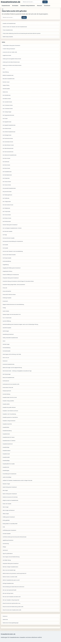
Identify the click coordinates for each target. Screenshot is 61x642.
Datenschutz (5, 91)
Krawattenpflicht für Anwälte (9, 463)
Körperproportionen (7, 390)
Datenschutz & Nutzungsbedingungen (10, 622)
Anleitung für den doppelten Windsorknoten (12, 58)
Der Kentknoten (6, 161)
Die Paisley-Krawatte (7, 258)
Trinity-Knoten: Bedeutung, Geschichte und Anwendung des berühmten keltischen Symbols (21, 33)
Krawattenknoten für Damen (8, 437)
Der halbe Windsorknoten (8, 148)
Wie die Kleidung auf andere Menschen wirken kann (13, 586)
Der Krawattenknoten (7, 171)
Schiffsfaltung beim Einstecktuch (9, 530)
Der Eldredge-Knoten (7, 135)
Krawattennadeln (6, 457)
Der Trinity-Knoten (6, 211)
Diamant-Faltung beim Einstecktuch (10, 224)
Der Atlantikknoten (6, 95)
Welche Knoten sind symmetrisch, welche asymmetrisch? (14, 573)
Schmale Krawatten (7, 533)
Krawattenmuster (6, 453)
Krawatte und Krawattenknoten (9, 23)
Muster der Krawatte (7, 503)
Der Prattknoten (6, 198)
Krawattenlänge (6, 447)
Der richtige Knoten (7, 201)
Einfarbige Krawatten (7, 297)
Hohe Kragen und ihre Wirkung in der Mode (12, 354)
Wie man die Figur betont (8, 593)
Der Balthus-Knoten (7, 98)
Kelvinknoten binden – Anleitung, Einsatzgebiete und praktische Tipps (17, 370)
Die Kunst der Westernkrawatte (9, 254)
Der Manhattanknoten (7, 175)
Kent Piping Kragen (7, 374)
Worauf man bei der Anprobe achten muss (11, 603)
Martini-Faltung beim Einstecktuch (10, 493)
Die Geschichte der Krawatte (8, 238)
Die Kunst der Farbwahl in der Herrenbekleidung (13, 251)
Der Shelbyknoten (6, 208)
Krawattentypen (6, 470)
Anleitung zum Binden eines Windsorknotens (12, 65)
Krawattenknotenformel (8, 443)
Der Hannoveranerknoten (8, 151)
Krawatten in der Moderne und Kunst (10, 410)
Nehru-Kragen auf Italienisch (9, 510)
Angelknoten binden (7, 55)
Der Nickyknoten (6, 178)
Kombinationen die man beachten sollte (11, 384)
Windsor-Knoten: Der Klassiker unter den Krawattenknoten (15, 26)
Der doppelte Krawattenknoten (9, 125)
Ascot (4, 68)
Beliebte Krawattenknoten (8, 75)
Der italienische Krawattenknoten (9, 155)
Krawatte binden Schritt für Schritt (10, 397)
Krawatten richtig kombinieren (27, 5)
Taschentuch (5, 550)
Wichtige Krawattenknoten (8, 583)
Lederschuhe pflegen (7, 477)
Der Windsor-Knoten (7, 218)
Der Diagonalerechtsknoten (8, 115)
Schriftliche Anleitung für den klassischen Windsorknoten (14, 536)
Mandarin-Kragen (6, 483)
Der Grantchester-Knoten (8, 141)
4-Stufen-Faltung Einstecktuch (9, 48)
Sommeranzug (6, 543)
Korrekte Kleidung (6, 394)
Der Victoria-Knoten (7, 214)
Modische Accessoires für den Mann (10, 497)
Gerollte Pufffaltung (7, 321)
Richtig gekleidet (6, 520)
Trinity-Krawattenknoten (8, 30)
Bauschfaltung (6, 72)
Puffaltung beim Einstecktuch (9, 517)
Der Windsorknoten (7, 221)
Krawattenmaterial (6, 450)
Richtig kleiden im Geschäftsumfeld (10, 523)
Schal (4, 526)
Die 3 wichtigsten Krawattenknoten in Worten (12, 228)
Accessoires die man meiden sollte (10, 52)
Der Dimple (5, 118)
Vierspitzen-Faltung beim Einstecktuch (10, 563)
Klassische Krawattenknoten (8, 377)
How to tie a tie (6, 357)
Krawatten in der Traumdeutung (9, 414)
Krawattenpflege (6, 460)
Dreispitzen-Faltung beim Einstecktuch (11, 277)
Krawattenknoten (6, 5)
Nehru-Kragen (6, 507)
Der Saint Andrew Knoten (8, 204)
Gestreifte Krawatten (7, 327)
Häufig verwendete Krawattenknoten (10, 337)
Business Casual (6, 82)
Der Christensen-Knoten (8, 105)
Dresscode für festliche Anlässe (9, 294)
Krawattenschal (6, 467)
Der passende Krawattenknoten (9, 188)
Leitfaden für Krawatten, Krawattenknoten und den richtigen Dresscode (17, 480)
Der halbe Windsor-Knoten (8, 145)
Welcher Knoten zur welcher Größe (10, 576)
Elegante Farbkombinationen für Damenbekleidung (13, 304)
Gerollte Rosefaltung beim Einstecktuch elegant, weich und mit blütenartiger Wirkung (20, 324)
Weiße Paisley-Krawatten (8, 36)
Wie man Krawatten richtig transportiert (11, 600)
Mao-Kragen (5, 490)
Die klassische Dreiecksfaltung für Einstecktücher (13, 241)
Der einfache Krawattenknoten (9, 131)
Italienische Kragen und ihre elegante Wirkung (12, 367)
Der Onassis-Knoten (7, 181)
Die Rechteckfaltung (7, 261)
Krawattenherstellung (7, 430)
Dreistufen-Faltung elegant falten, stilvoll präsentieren (14, 284)
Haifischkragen (6, 331)
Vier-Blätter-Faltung (7, 560)
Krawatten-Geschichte (7, 424)
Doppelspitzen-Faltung (7, 271)
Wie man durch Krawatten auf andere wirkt (11, 596)
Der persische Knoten (7, 191)
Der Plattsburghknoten (7, 194)
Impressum (5, 360)
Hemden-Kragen (6, 344)
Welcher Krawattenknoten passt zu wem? (11, 580)
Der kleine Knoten (6, 165)
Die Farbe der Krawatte (7, 231)
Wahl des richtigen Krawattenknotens (10, 566)
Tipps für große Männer (8, 553)
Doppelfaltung (6, 264)
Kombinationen (6, 380)
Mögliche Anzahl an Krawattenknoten (10, 500)
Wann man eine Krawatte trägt (9, 570)
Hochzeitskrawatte (6, 351)
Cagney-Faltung (6, 85)
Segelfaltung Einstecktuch (8, 540)
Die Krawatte (15, 5)
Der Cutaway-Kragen (7, 111)
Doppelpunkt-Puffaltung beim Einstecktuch (11, 267)
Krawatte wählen (6, 404)
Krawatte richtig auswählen (8, 400)
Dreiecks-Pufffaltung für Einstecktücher (11, 274)
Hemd (4, 341)
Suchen (45, 1)
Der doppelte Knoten (7, 121)
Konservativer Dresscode (8, 387)
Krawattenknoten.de (10, 1)
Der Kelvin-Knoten (6, 158)
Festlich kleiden (6, 311)
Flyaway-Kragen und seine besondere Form (12, 314)
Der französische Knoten (8, 138)
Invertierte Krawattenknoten (8, 364)
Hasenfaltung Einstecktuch (8, 334)
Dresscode (39, 5)
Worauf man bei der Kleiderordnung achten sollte (13, 606)
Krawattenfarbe (6, 427)
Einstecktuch (47, 5)
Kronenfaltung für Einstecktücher (9, 473)
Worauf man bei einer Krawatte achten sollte (12, 610)
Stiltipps (4, 546)
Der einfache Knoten (7, 128)
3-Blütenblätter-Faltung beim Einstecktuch (11, 45)
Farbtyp (4, 307)
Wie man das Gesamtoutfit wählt (9, 590)
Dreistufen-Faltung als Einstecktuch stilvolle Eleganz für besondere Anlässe (18, 281)
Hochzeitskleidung (6, 347)
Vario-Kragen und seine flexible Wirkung (11, 556)
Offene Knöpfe (6, 513)
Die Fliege (5, 234)
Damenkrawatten (6, 88)
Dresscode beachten (7, 291)
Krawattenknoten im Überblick (9, 440)
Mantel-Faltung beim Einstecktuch (10, 487)
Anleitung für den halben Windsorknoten (11, 62)
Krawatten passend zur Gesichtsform (10, 417)
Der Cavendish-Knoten (7, 101)
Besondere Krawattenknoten (8, 78)
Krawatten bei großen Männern (9, 407)
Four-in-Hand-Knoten (7, 317)
